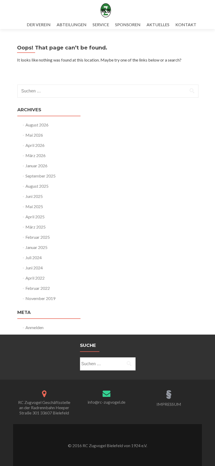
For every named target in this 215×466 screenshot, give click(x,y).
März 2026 (35, 155)
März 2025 (35, 226)
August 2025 (37, 186)
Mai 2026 (34, 134)
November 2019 (40, 298)
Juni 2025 (34, 196)
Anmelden (34, 327)
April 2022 (35, 277)
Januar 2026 (36, 165)
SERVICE (101, 24)
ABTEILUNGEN (72, 24)
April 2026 (35, 145)
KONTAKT (185, 24)
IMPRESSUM (169, 404)
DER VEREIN (39, 24)
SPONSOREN (128, 24)
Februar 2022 (37, 288)
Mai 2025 (34, 206)
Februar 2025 (37, 237)
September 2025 (40, 175)
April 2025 (35, 216)
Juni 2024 (34, 267)
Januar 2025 (36, 247)
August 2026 (37, 124)
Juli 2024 (33, 257)
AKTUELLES (158, 24)
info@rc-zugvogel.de (106, 402)
